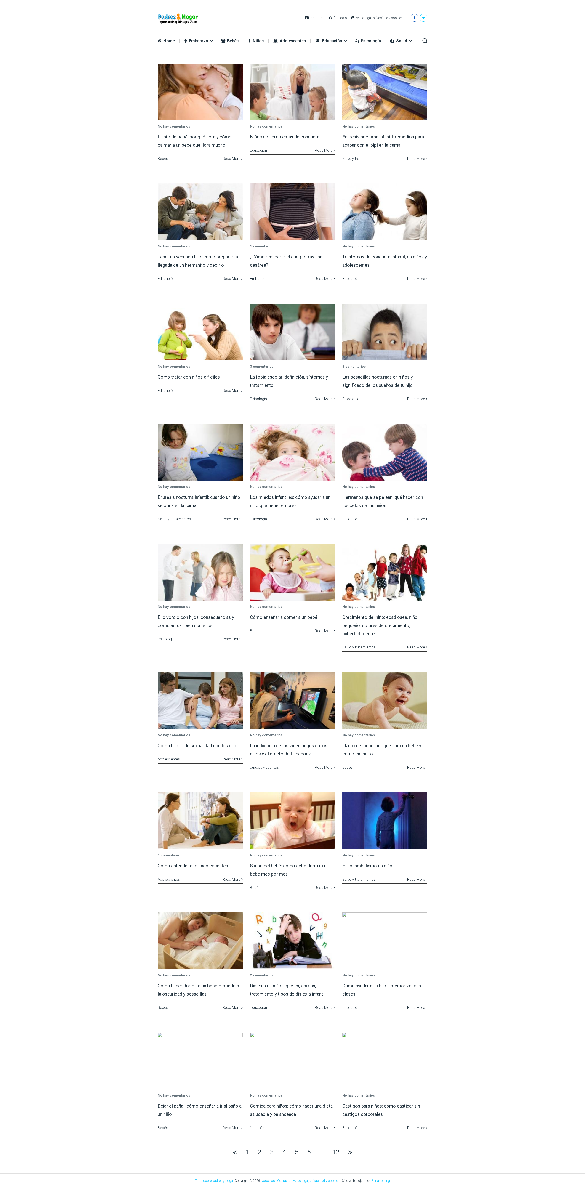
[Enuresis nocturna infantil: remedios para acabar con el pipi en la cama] (384, 92)
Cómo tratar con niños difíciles (189, 377)
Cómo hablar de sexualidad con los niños (199, 745)
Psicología (370, 41)
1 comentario (260, 246)
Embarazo (198, 41)
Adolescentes (292, 41)
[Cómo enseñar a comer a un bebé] (292, 572)
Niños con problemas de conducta (284, 137)
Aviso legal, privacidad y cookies (379, 18)
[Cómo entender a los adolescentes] (200, 820)
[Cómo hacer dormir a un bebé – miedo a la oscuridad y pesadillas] (200, 940)
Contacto (340, 18)
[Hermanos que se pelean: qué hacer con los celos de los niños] (384, 452)
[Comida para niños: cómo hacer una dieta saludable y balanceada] (292, 1061)
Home (168, 41)
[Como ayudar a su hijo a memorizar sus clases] (384, 940)
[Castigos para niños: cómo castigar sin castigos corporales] (384, 1061)
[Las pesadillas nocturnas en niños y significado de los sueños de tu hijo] (384, 332)
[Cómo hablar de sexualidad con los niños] (200, 700)
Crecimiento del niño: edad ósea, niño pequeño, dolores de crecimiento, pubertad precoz (379, 625)
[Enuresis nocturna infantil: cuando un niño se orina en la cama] (200, 452)
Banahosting (380, 1181)
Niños (258, 41)
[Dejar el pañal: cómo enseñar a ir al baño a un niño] (200, 1061)
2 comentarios (261, 975)
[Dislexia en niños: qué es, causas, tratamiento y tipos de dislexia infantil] (292, 940)
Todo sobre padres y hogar (214, 1181)
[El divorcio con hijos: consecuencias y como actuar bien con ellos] (200, 572)
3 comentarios (261, 366)
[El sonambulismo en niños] (384, 820)
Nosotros (317, 18)
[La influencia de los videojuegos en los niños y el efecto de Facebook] (292, 700)
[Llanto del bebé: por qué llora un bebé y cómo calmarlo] (384, 700)
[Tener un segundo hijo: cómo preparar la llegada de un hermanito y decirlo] (200, 211)
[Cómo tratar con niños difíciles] (200, 332)
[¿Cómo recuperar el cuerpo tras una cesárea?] (292, 211)
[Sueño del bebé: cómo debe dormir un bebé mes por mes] (292, 820)
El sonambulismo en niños (368, 866)
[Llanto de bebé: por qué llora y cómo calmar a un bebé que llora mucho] (200, 92)
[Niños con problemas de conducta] (292, 92)
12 (336, 1152)
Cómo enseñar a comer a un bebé (283, 617)
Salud (401, 41)
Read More (232, 159)
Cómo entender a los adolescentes (193, 866)
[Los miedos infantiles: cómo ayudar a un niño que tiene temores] (292, 452)
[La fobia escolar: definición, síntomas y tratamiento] (292, 332)
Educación (331, 41)
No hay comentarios (174, 126)
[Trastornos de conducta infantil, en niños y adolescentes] (384, 211)
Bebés (232, 41)
